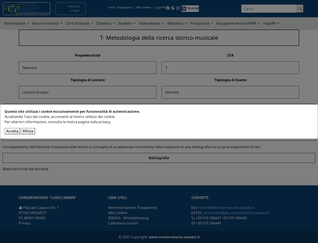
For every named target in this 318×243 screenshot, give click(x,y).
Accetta (12, 131)
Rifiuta (28, 131)
